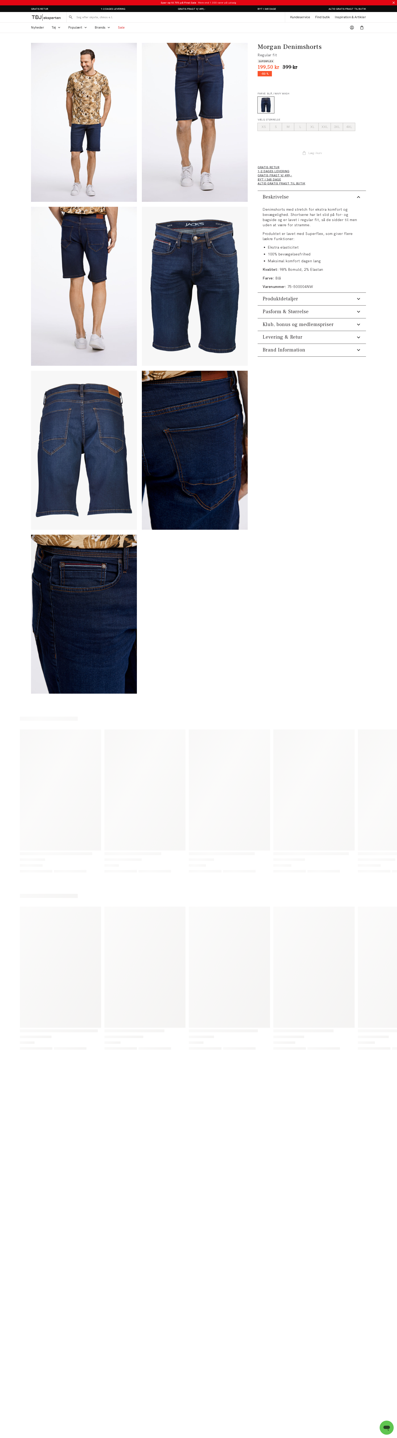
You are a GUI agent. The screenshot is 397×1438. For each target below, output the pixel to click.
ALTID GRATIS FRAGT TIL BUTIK (347, 9)
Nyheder (37, 27)
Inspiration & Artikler (350, 17)
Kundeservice (300, 17)
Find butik (322, 17)
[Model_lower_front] (195, 122)
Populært (75, 27)
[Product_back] (84, 450)
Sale (121, 27)
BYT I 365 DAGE (267, 9)
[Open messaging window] (387, 1428)
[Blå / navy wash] (266, 105)
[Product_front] (195, 286)
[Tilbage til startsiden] (46, 17)
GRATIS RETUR (39, 9)
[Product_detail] (195, 450)
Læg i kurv (315, 153)
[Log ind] (351, 27)
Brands (100, 27)
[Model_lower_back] (84, 286)
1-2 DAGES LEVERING (113, 9)
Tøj (53, 27)
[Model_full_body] (84, 122)
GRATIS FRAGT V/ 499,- (191, 9)
